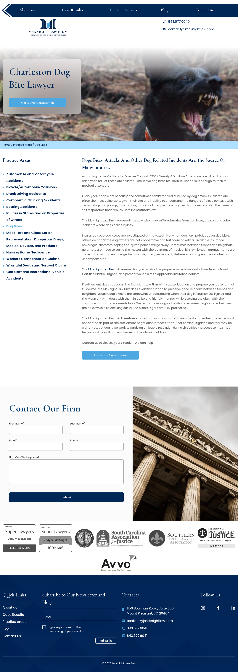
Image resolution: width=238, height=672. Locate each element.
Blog (6, 629)
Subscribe (105, 641)
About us (10, 608)
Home (6, 145)
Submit (66, 497)
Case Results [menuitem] (72, 10)
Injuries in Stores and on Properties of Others (35, 216)
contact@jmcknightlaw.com (191, 29)
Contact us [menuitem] (204, 10)
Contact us (12, 636)
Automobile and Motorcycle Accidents (30, 177)
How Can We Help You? (24, 457)
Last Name (77, 423)
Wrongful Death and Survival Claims (36, 265)
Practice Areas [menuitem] (122, 10)
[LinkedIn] (233, 608)
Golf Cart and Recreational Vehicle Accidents (35, 275)
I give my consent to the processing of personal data (67, 629)
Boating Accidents (21, 207)
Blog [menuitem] (164, 10)
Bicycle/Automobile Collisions (31, 187)
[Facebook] (218, 608)
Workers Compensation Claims (32, 259)
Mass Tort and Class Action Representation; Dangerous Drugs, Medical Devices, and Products (35, 239)
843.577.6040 (179, 21)
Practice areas (14, 622)
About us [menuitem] (27, 10)
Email (13, 440)
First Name (16, 423)
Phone (74, 440)
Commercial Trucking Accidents (33, 200)
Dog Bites (14, 226)
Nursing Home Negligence (28, 252)
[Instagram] (203, 608)
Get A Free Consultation (37, 103)
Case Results (13, 615)
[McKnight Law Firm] (48, 27)
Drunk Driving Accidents (26, 193)
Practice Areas (22, 145)
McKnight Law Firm (101, 269)
